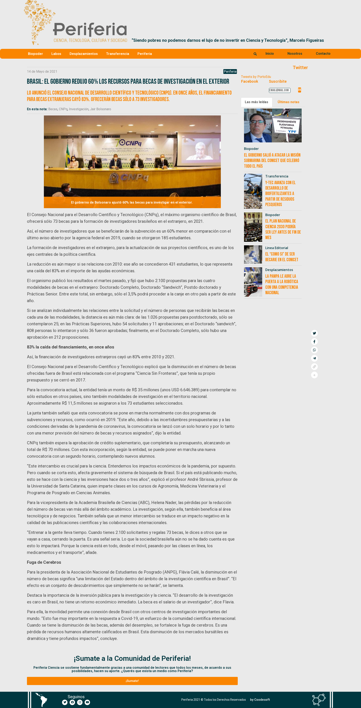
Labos (56, 54)
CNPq (63, 109)
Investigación (79, 109)
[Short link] (314, 366)
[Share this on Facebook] (314, 341)
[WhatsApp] (314, 350)
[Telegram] (314, 358)
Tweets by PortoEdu (256, 77)
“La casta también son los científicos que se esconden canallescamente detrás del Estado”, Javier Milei (231, 40)
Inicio (270, 54)
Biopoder (35, 54)
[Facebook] (72, 702)
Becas (52, 109)
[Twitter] (64, 702)
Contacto (323, 54)
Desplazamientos (84, 54)
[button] (332, 40)
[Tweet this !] (314, 333)
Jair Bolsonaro (100, 109)
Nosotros (294, 54)
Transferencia (117, 54)
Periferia (144, 54)
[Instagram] (80, 702)
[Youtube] (87, 702)
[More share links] (314, 375)
